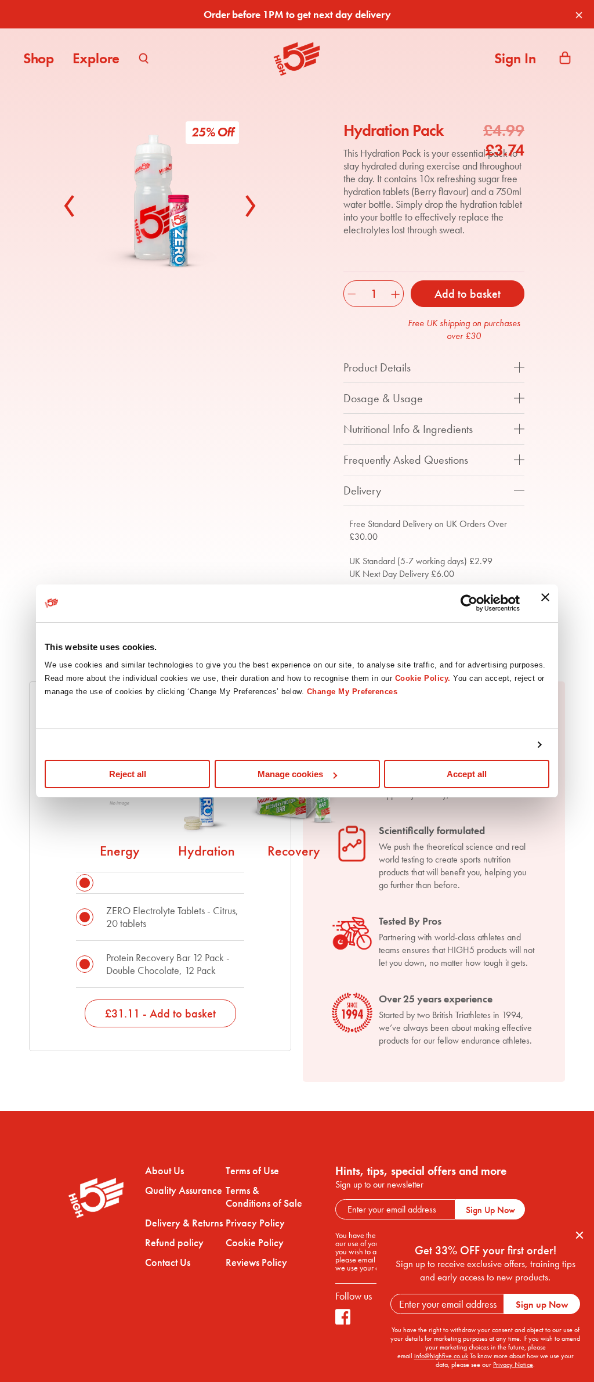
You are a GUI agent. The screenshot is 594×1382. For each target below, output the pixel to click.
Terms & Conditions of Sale (264, 1197)
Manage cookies (290, 774)
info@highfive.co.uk (441, 1356)
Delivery (362, 490)
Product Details (377, 367)
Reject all (127, 774)
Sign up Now (542, 1304)
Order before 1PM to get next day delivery (297, 14)
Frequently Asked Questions (405, 459)
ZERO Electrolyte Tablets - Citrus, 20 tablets (172, 917)
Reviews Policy (256, 1262)
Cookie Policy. (423, 678)
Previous (72, 206)
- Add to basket (160, 1013)
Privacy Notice (513, 1364)
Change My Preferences (352, 691)
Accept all (467, 774)
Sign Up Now (490, 1210)
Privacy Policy (255, 1223)
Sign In (515, 58)
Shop (38, 58)
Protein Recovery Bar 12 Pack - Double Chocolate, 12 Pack (168, 964)
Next (247, 206)
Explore (96, 58)
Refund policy (174, 1242)
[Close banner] (545, 603)
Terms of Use (252, 1170)
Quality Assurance (183, 1190)
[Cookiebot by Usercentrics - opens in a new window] (469, 603)
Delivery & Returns (184, 1223)
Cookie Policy (255, 1242)
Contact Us (167, 1262)
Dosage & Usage (383, 398)
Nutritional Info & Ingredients (408, 428)
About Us (164, 1170)
